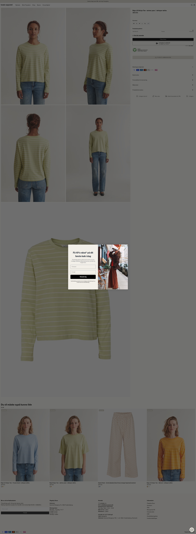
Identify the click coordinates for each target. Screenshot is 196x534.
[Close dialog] (126, 246)
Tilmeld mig (83, 277)
